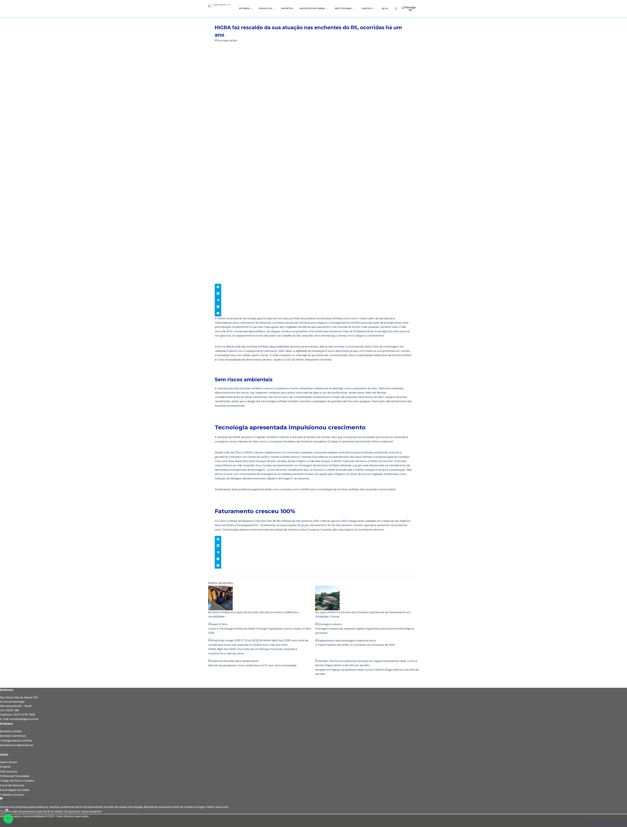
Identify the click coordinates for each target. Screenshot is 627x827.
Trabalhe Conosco (12, 795)
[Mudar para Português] (409, 8)
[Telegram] (313, 300)
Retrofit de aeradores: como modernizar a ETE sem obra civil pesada (252, 665)
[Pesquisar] (396, 8)
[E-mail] (313, 313)
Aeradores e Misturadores (16, 745)
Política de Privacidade (14, 776)
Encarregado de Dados (15, 790)
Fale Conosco (8, 771)
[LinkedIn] (313, 293)
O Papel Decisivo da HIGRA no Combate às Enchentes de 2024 (355, 645)
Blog (385, 8)
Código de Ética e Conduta (17, 781)
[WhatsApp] (313, 306)
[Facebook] (313, 287)
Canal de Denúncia (12, 785)
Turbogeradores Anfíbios (16, 741)
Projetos (287, 8)
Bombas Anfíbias (11, 731)
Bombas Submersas (13, 736)
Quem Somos (8, 762)
